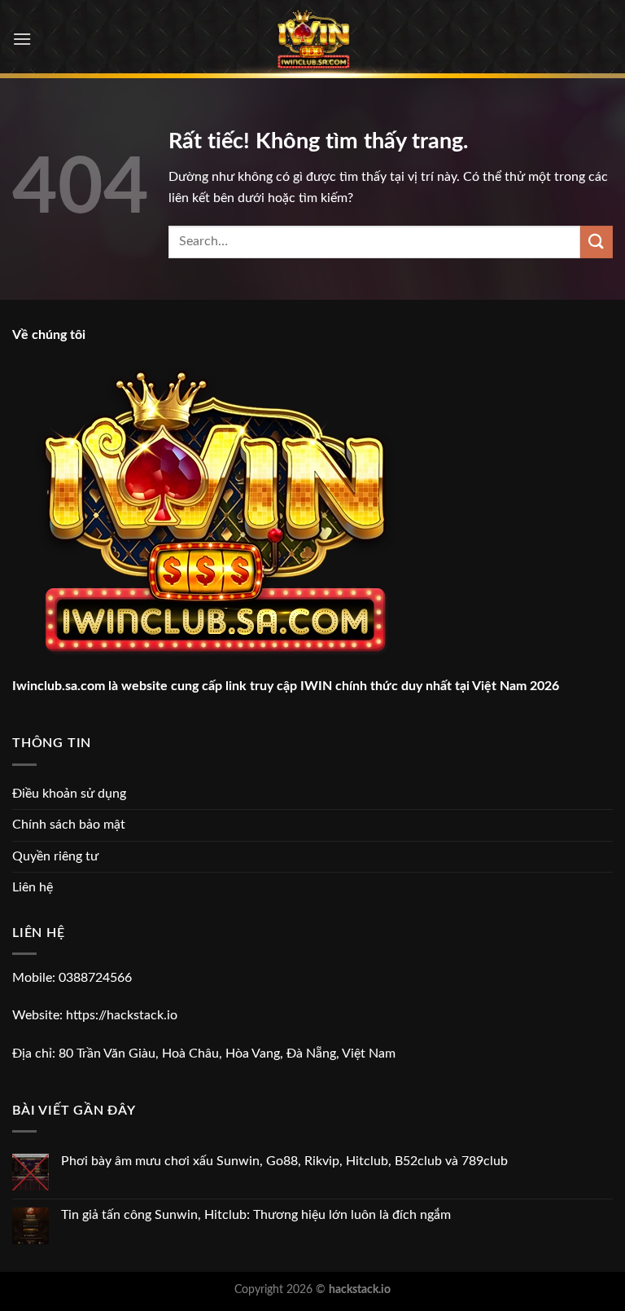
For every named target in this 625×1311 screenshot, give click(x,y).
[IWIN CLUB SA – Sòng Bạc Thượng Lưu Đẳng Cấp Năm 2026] (313, 39)
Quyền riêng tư (55, 856)
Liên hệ (32, 887)
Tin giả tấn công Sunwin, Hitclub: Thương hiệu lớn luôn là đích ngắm (256, 1214)
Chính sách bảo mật (68, 824)
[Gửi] (596, 241)
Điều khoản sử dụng (69, 793)
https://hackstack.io (121, 1015)
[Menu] (22, 39)
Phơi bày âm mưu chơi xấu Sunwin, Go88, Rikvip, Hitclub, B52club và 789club (284, 1161)
